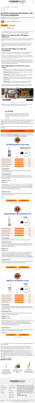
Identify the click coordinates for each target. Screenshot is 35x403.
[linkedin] (22, 395)
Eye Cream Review (15, 7)
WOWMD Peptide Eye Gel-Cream (17, 144)
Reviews (9, 28)
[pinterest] (21, 395)
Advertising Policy (11, 385)
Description (3, 28)
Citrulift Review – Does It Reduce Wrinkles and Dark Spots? (17, 371)
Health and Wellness (7, 7)
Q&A (13, 28)
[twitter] (24, 395)
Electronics (2, 385)
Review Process (3, 389)
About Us (2, 391)
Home (2, 7)
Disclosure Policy (11, 395)
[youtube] (26, 395)
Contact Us (2, 392)
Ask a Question (12, 25)
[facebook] (17, 395)
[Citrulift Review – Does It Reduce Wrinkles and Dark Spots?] (17, 368)
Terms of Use (11, 390)
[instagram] (19, 395)
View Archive (7, 118)
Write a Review (4, 25)
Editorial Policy (11, 394)
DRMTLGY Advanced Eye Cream (17, 280)
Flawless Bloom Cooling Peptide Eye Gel (17, 214)
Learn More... (30, 256)
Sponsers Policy (11, 392)
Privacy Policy (11, 397)
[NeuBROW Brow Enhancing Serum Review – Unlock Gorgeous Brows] (28, 368)
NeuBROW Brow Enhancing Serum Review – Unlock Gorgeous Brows (28, 371)
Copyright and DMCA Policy (12, 388)
